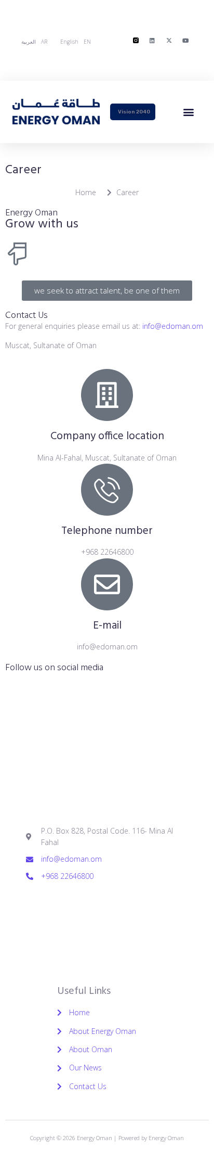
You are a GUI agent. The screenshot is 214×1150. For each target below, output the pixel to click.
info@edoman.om (172, 326)
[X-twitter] (169, 40)
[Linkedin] (152, 40)
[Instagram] (122, 902)
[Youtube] (185, 40)
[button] (188, 111)
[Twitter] (65, 902)
